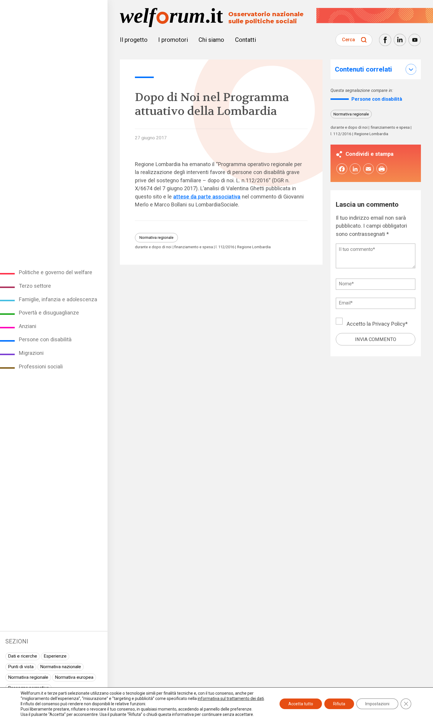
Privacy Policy (388, 324)
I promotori (173, 39)
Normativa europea (74, 677)
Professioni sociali (41, 366)
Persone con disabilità (45, 339)
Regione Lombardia (254, 247)
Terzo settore (35, 286)
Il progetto (134, 39)
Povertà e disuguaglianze (49, 312)
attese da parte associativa (206, 196)
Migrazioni (31, 353)
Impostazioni (377, 703)
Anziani (27, 326)
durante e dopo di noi (153, 247)
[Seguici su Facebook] (385, 40)
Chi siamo (211, 39)
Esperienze (55, 656)
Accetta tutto (300, 703)
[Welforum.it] (54, 4)
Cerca (348, 39)
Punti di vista (21, 666)
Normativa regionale (28, 677)
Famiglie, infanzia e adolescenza (58, 299)
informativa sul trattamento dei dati (231, 698)
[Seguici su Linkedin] (400, 40)
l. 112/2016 (225, 247)
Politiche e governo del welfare (55, 272)
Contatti (245, 39)
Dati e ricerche (22, 656)
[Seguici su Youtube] (415, 40)
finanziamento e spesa (193, 247)
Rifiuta (339, 703)
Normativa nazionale (60, 666)
